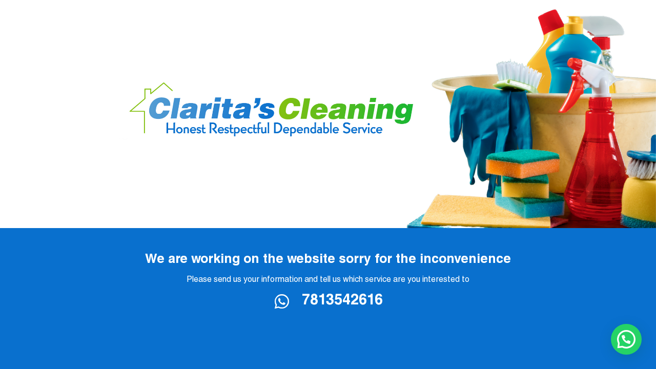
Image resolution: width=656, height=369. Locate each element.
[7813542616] (287, 301)
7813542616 (342, 301)
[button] (626, 339)
